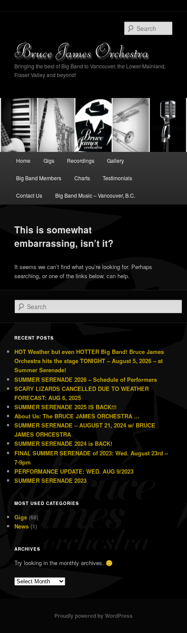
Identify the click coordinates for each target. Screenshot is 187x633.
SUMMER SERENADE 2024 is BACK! (63, 443)
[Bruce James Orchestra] (93, 52)
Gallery (115, 160)
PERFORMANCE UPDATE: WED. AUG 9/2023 (74, 471)
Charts (82, 178)
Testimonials (117, 178)
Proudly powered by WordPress (93, 616)
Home (23, 160)
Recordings (80, 160)
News (21, 526)
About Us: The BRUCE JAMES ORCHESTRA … (77, 416)
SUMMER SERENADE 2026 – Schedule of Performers (85, 379)
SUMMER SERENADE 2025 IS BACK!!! (65, 407)
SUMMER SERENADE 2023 (50, 480)
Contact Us (29, 195)
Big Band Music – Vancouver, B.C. (95, 195)
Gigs (48, 160)
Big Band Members (38, 178)
